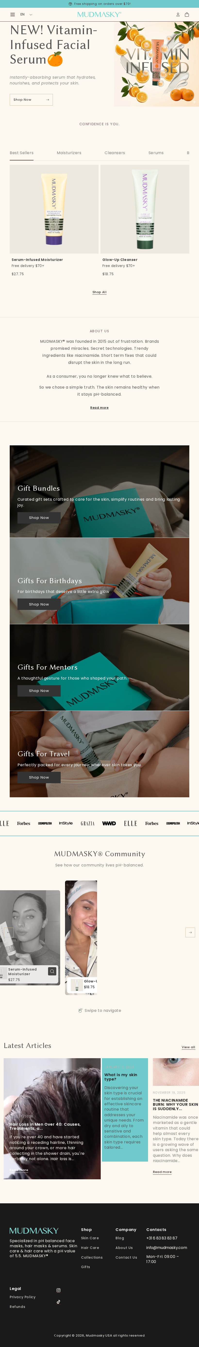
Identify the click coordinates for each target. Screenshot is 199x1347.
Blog (120, 1238)
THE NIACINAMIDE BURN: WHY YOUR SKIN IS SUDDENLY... (175, 1104)
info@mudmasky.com (166, 1247)
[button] (186, 14)
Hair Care (90, 1247)
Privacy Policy (22, 1297)
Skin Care (90, 1238)
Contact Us (126, 1257)
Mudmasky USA (99, 1335)
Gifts (85, 1266)
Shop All (99, 292)
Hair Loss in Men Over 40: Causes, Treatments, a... (45, 1126)
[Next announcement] (189, 4)
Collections (92, 1257)
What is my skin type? (120, 1077)
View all (188, 1047)
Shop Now (23, 99)
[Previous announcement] (10, 4)
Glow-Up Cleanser (120, 171)
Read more (99, 408)
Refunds (17, 1306)
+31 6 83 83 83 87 (161, 1238)
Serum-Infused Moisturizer (37, 171)
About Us (124, 1247)
